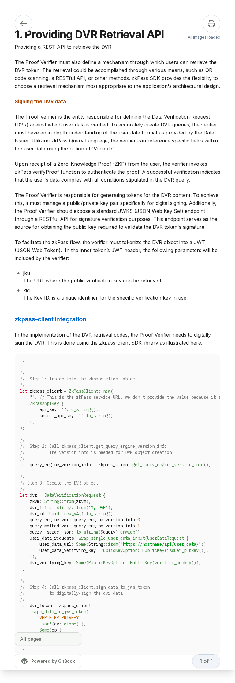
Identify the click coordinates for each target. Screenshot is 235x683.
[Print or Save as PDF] (211, 23)
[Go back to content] (23, 23)
